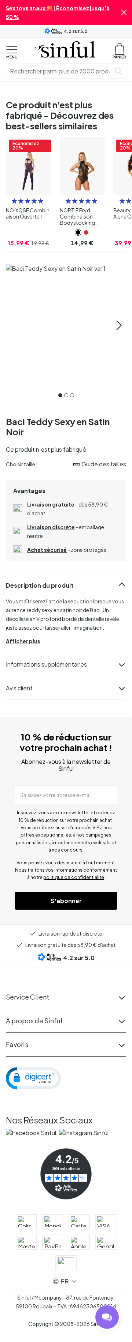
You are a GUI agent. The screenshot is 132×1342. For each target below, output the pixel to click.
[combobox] (59, 71)
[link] (78, 232)
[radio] (14, 201)
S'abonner (66, 901)
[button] (124, 12)
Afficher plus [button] (23, 641)
